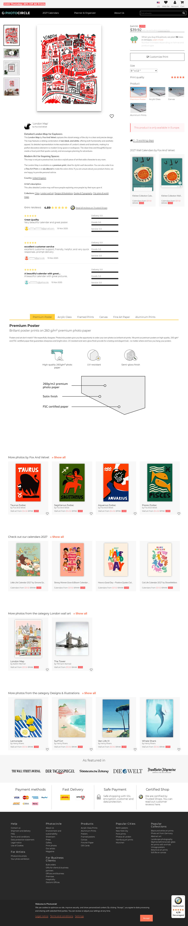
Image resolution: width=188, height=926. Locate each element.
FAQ (13, 834)
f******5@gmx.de (37, 258)
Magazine (50, 851)
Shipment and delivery (20, 831)
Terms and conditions (20, 837)
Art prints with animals (161, 844)
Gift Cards (85, 845)
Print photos (51, 845)
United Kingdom (39, 178)
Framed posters (88, 837)
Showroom (50, 837)
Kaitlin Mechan (19, 664)
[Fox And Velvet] (27, 125)
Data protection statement (22, 840)
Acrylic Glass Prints (89, 828)
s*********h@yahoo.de (39, 282)
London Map (17, 661)
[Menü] (183, 897)
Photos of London (123, 837)
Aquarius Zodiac (107, 505)
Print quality (137, 77)
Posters (84, 834)
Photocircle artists (19, 856)
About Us (50, 828)
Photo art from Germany (162, 833)
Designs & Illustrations (63, 193)
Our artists (50, 848)
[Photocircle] (16, 13)
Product (135, 83)
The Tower (60, 661)
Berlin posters (122, 828)
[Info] (132, 89)
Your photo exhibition (20, 859)
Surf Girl (58, 741)
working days (143, 140)
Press (48, 840)
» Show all (59, 457)
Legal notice (16, 843)
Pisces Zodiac (149, 505)
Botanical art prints (159, 850)
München (120, 843)
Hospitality (50, 879)
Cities (37, 193)
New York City (122, 831)
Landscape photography (161, 839)
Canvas (84, 840)
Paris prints (121, 834)
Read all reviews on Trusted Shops (91, 208)
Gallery (49, 843)
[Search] (184, 13)
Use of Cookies (17, 845)
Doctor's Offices (53, 882)
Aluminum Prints (88, 831)
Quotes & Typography (83, 193)
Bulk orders (51, 865)
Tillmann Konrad (64, 664)
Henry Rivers (18, 743)
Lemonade (16, 741)
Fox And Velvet (41, 127)
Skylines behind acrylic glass (163, 842)
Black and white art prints (162, 831)
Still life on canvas (158, 852)
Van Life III (104, 741)
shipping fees (164, 30)
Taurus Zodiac (18, 505)
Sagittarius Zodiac (64, 505)
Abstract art (156, 836)
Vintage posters (158, 847)
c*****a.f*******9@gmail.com (41, 228)
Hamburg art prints (124, 840)
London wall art (47, 193)
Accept (146, 918)
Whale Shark (149, 741)
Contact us (15, 828)
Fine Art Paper (87, 843)
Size (132, 65)
